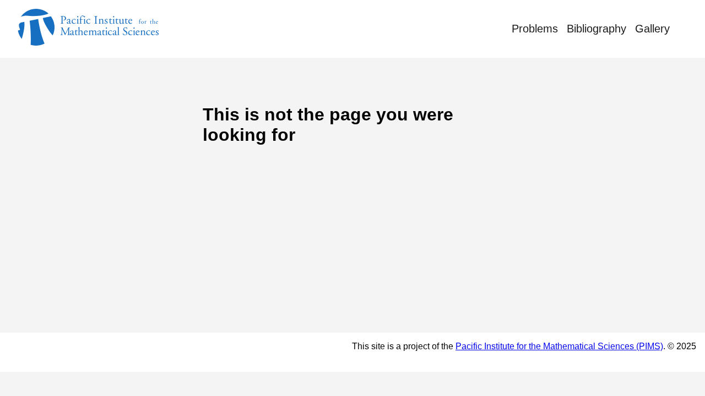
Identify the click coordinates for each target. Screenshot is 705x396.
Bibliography (596, 29)
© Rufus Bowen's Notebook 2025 (99, 352)
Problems (535, 29)
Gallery (652, 29)
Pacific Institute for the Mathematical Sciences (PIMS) (559, 346)
